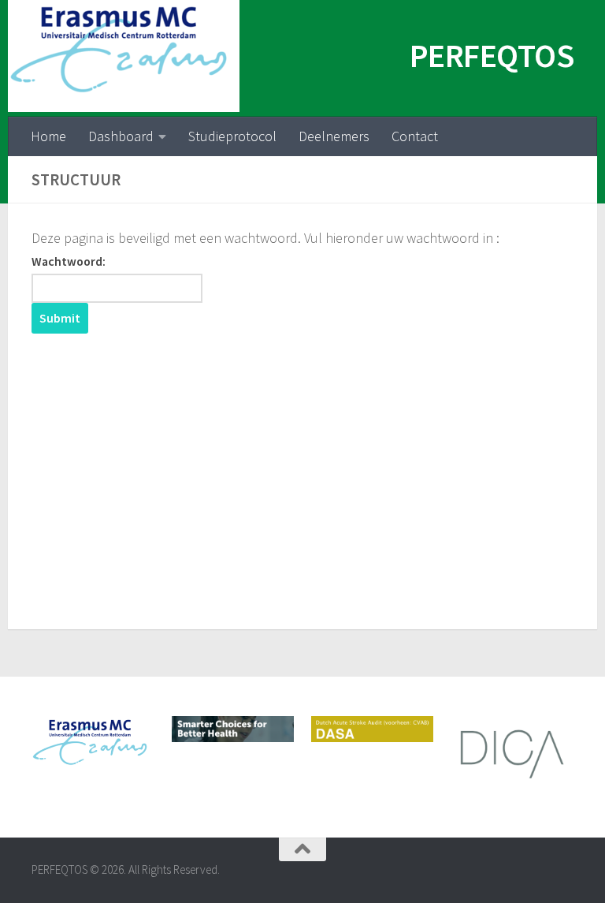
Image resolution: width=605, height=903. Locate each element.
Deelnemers (334, 136)
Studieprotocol (232, 136)
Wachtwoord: (69, 261)
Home (48, 136)
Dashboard (121, 136)
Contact (415, 136)
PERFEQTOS (492, 55)
